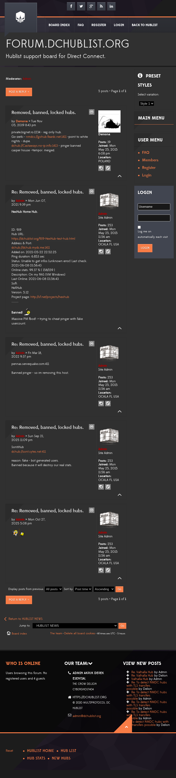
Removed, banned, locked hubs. (43, 112)
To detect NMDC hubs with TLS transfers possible (147, 723)
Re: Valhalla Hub (142, 672)
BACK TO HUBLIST (144, 25)
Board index (19, 633)
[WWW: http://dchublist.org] (108, 168)
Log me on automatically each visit (153, 234)
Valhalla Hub (139, 679)
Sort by (69, 589)
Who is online (23, 663)
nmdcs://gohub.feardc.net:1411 (46, 137)
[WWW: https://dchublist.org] (108, 251)
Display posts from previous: (26, 589)
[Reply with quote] (91, 112)
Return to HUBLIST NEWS (25, 619)
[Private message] (101, 168)
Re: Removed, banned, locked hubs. (47, 192)
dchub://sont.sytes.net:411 (28, 452)
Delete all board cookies (79, 633)
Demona (22, 121)
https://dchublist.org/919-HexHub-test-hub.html (43, 239)
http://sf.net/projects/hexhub (49, 297)
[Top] (118, 176)
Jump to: (24, 625)
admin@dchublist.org (87, 716)
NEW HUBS (61, 758)
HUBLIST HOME (40, 750)
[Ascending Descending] (109, 589)
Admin (27, 79)
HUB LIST (68, 750)
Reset (9, 751)
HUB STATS (36, 758)
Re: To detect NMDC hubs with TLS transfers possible (146, 685)
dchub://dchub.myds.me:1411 (30, 248)
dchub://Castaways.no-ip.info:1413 (34, 146)
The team (56, 633)
